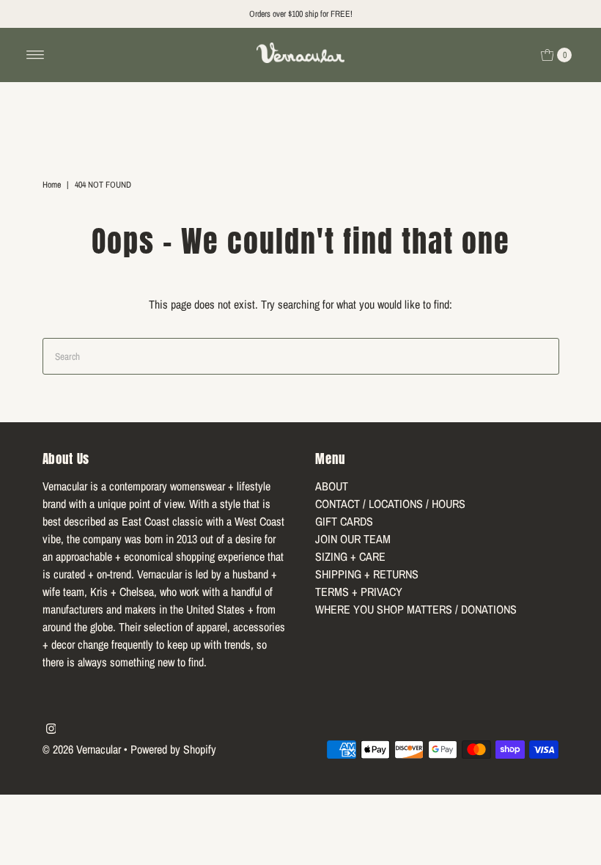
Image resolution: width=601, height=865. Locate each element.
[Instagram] (51, 729)
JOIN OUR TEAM (353, 539)
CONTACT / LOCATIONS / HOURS (390, 504)
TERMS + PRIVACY (358, 592)
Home (52, 185)
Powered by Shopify (173, 749)
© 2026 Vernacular (82, 749)
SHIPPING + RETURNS (367, 574)
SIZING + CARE (350, 556)
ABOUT (331, 486)
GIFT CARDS (344, 521)
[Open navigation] (35, 55)
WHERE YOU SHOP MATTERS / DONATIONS (416, 609)
